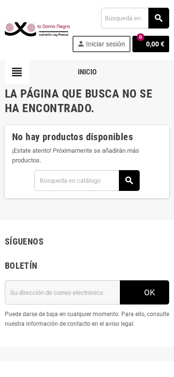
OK (148, 292)
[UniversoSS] (38, 29)
